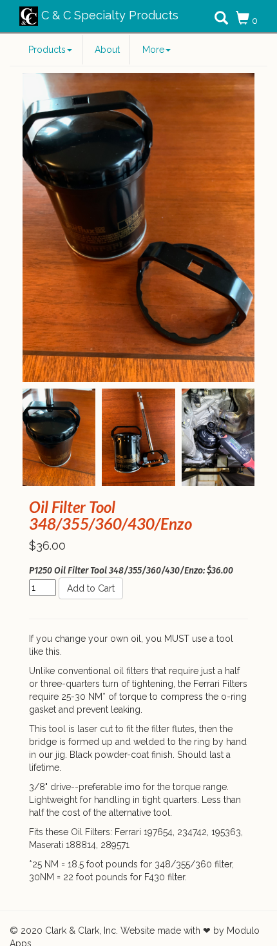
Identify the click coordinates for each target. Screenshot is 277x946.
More (153, 49)
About (107, 49)
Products (47, 49)
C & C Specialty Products (108, 15)
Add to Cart (91, 588)
